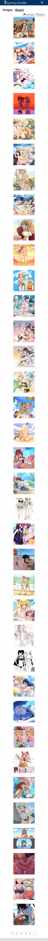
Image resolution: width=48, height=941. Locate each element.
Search (41, 14)
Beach (19, 10)
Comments (29, 14)
